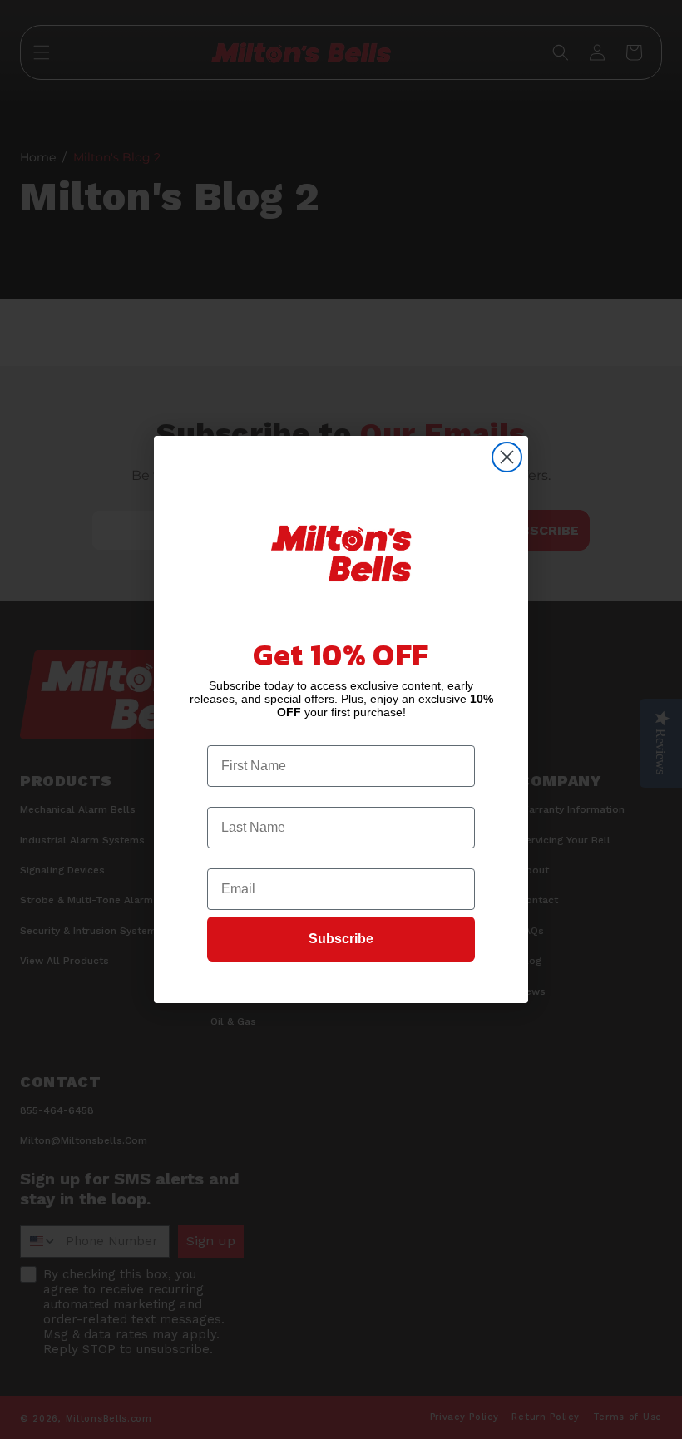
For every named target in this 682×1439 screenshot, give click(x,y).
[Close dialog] (506, 457)
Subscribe (341, 939)
